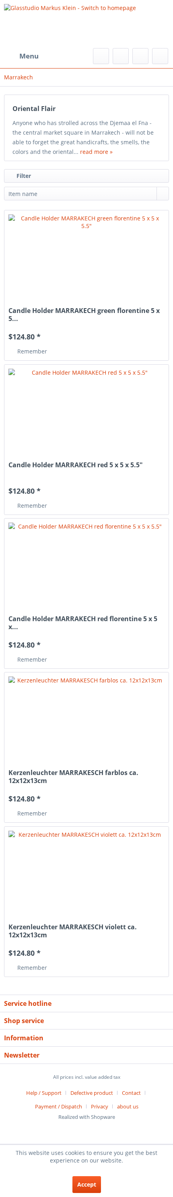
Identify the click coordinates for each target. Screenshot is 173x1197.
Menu (29, 56)
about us (127, 1106)
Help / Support (44, 1092)
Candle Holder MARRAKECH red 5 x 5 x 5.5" (75, 465)
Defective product (91, 1092)
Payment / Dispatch (58, 1106)
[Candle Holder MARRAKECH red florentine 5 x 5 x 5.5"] (86, 563)
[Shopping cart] (160, 56)
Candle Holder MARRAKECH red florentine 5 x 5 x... (82, 623)
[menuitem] (21, 56)
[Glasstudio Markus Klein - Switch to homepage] (86, 24)
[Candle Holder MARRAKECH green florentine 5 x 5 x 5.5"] (86, 254)
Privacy (99, 1106)
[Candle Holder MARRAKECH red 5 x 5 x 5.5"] (86, 409)
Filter (23, 176)
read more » (96, 151)
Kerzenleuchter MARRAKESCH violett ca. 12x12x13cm (72, 931)
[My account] (140, 56)
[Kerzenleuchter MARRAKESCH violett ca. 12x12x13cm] (86, 871)
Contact (131, 1092)
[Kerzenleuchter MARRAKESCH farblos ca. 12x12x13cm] (86, 716)
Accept (86, 1184)
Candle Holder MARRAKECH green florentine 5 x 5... (84, 315)
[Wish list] (121, 56)
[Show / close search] (101, 56)
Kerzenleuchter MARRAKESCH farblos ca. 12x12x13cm (73, 777)
